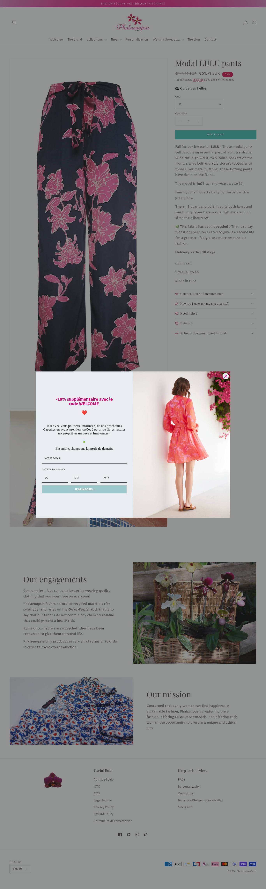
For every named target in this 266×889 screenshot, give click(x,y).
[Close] (225, 376)
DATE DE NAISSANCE (53, 469)
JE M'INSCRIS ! (84, 489)
